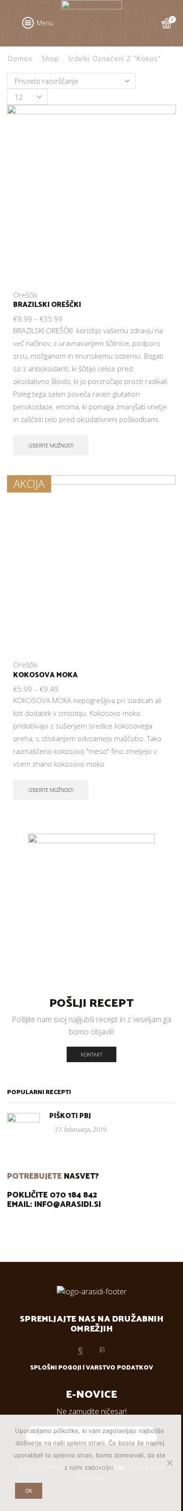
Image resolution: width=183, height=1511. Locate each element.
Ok (28, 1491)
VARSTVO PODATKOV (119, 1368)
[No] (169, 1462)
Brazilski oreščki (47, 305)
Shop (50, 59)
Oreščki (25, 294)
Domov (20, 59)
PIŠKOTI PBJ (70, 1116)
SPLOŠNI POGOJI (55, 1368)
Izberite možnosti (51, 445)
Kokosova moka (45, 675)
